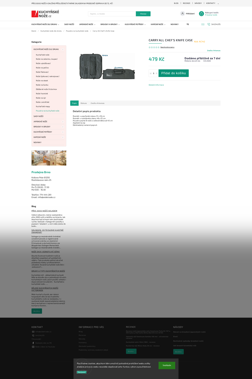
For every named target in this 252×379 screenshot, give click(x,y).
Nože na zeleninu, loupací (46, 59)
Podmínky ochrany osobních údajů (93, 350)
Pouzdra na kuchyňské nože (47, 111)
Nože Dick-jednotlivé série (46, 252)
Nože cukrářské (42, 102)
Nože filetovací (42, 72)
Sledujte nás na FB (43, 343)
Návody (198, 3)
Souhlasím (167, 365)
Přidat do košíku (173, 73)
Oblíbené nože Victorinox (46, 89)
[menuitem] (47, 24)
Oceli (175, 336)
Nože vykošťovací (43, 63)
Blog (176, 3)
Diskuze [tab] (84, 103)
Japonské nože (40, 121)
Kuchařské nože (42, 55)
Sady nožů (38, 116)
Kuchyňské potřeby (43, 132)
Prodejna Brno (41, 172)
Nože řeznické (42, 93)
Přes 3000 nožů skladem (44, 211)
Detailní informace (156, 85)
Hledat (143, 14)
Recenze (186, 3)
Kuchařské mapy (43, 106)
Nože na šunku (42, 85)
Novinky (37, 142)
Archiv (36, 311)
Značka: (213, 50)
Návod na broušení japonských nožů (189, 332)
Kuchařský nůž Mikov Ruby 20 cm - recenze (143, 346)
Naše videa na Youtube (45, 347)
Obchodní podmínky (87, 346)
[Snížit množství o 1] (150, 73)
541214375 (39, 335)
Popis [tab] (74, 103)
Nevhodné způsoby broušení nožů (188, 341)
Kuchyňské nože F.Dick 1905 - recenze (140, 342)
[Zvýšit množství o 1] (156, 73)
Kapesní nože (40, 137)
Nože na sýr (41, 98)
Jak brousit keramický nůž (184, 345)
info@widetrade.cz (43, 332)
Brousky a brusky (42, 126)
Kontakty (210, 3)
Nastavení (82, 372)
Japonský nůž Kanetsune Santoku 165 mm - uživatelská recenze (147, 337)
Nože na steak (42, 80)
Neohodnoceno (167, 47)
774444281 (36, 339)
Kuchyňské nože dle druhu (46, 49)
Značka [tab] (97, 103)
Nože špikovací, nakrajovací (47, 76)
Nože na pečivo (42, 67)
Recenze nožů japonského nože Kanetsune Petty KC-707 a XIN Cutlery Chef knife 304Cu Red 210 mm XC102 (148, 332)
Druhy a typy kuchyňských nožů (48, 271)
